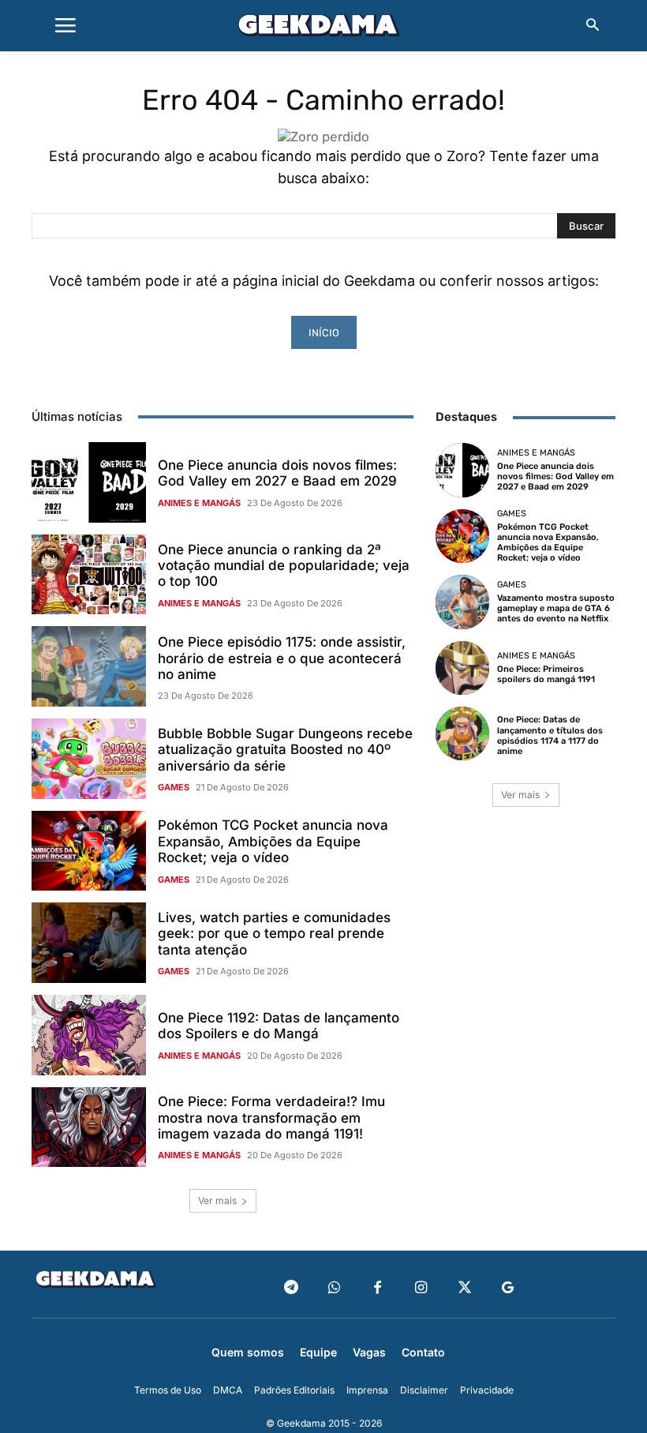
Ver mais (217, 1200)
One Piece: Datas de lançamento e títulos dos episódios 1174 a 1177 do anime (550, 735)
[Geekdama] (323, 28)
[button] (592, 26)
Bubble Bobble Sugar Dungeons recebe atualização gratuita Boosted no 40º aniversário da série (285, 750)
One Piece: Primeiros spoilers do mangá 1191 (546, 674)
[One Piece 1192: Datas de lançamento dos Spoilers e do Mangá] (89, 1035)
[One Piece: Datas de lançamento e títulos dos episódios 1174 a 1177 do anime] (462, 733)
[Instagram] (421, 1288)
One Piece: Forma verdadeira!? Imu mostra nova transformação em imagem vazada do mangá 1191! (271, 1118)
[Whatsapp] (334, 1288)
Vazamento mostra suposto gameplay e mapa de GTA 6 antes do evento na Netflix (556, 608)
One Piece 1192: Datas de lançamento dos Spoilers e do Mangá (278, 1025)
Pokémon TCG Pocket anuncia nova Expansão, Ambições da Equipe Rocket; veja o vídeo (273, 841)
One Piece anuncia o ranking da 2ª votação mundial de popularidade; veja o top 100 (284, 566)
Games (173, 787)
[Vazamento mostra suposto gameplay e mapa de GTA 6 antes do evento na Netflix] (462, 601)
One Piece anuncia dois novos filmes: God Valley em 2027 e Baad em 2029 (277, 473)
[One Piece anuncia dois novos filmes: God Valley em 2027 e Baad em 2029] (89, 482)
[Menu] (65, 26)
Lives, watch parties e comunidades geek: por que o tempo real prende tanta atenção (274, 934)
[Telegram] (291, 1288)
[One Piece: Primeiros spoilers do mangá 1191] (462, 668)
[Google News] (507, 1288)
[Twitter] (464, 1288)
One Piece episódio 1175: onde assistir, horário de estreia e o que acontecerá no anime (282, 658)
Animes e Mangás (199, 503)
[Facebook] (377, 1288)
